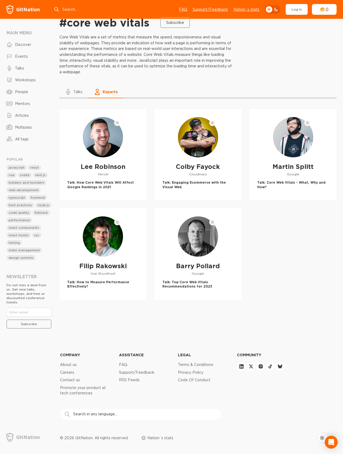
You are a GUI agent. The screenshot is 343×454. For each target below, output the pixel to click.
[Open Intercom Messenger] (331, 442)
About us (68, 364)
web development (24, 190)
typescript (17, 197)
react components (24, 227)
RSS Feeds (129, 380)
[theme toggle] (272, 9)
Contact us (70, 380)
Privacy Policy (190, 372)
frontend (38, 197)
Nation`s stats (246, 9)
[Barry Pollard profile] (198, 254)
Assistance (131, 355)
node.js (43, 205)
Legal (184, 355)
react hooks (19, 235)
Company (70, 355)
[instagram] (260, 366)
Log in (297, 9)
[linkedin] (241, 366)
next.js (40, 175)
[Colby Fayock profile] (198, 154)
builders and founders (26, 182)
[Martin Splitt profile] (293, 154)
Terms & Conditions (195, 364)
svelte (25, 175)
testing (14, 242)
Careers (67, 372)
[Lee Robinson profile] (103, 154)
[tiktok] (270, 366)
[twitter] (251, 366)
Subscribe (175, 22)
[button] (74, 92)
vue (11, 175)
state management (24, 250)
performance (19, 220)
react (34, 167)
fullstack (41, 212)
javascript (17, 167)
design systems (21, 257)
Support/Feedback (210, 9)
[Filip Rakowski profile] (103, 254)
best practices (20, 205)
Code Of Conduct (194, 380)
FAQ (183, 9)
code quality (19, 212)
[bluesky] (280, 366)
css (36, 235)
